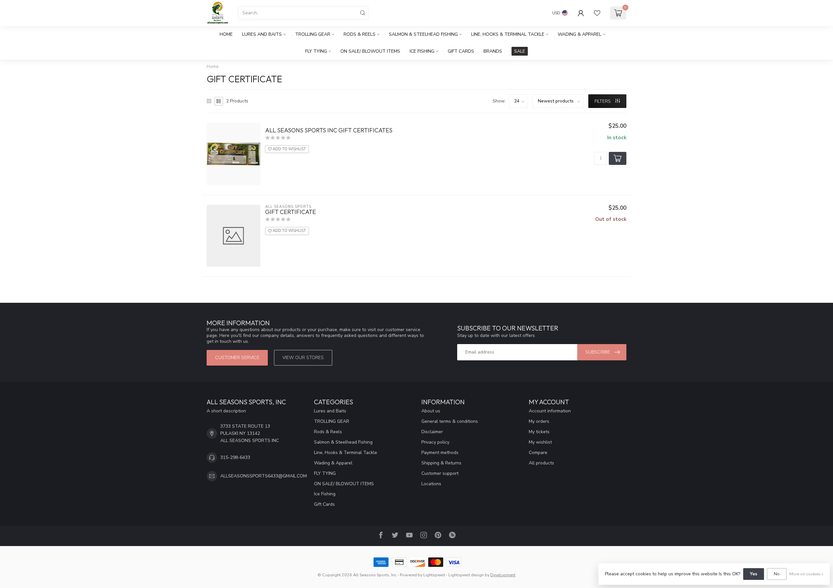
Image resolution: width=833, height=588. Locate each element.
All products (541, 463)
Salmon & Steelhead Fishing (423, 34)
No (777, 574)
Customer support (439, 473)
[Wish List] (597, 13)
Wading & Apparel (579, 34)
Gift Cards (461, 51)
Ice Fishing (422, 51)
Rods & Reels (360, 34)
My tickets (539, 432)
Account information (550, 411)
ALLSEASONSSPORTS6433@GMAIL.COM (263, 476)
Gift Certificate (290, 212)
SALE (519, 51)
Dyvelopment (502, 575)
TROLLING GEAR (312, 34)
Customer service (237, 357)
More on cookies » (806, 574)
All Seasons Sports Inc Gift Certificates (328, 130)
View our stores (303, 357)
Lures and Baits (262, 34)
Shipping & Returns (441, 463)
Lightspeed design (466, 575)
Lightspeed (434, 575)
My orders (539, 421)
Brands (493, 51)
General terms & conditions (449, 421)
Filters (603, 101)
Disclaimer (432, 432)
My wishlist (540, 442)
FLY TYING (316, 51)
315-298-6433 (235, 457)
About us (430, 411)
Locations (431, 484)
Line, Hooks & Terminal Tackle (507, 34)
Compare (538, 452)
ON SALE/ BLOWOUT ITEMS (370, 51)
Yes (753, 574)
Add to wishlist (289, 149)
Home (226, 34)
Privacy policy (435, 442)
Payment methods (439, 452)
